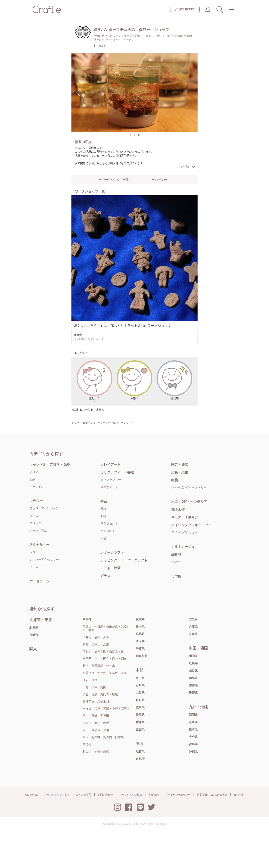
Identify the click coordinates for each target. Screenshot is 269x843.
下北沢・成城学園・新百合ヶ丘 (103, 651)
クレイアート (110, 464)
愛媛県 (193, 692)
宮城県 (33, 635)
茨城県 (140, 619)
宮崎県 (193, 744)
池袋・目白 (90, 680)
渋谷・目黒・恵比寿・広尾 (100, 694)
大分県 (193, 736)
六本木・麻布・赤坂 (96, 723)
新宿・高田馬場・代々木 (99, 665)
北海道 (33, 627)
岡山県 (193, 656)
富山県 (140, 678)
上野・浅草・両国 (94, 687)
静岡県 (140, 714)
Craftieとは (31, 794)
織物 (174, 480)
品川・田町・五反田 (96, 715)
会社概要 (239, 794)
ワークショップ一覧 (115, 179)
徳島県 (193, 678)
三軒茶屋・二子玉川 (96, 701)
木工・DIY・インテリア (189, 501)
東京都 (87, 619)
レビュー (161, 179)
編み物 (176, 554)
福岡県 (193, 714)
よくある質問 (83, 794)
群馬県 (140, 634)
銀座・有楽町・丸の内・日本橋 (103, 737)
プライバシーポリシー (177, 794)
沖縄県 (193, 751)
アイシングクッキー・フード (193, 525)
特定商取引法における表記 (212, 794)
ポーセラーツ (39, 581)
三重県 (140, 729)
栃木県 (140, 626)
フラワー (36, 501)
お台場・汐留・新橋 (96, 751)
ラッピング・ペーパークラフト (124, 560)
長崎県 (193, 722)
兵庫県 (193, 626)
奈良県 (193, 634)
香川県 (193, 685)
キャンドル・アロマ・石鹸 (49, 464)
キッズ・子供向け (184, 517)
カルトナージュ (183, 546)
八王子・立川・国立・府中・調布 (105, 658)
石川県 (140, 685)
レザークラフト (112, 552)
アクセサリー (39, 544)
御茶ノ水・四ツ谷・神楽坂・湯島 (105, 673)
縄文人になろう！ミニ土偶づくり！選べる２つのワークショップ (122, 325)
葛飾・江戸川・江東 (96, 644)
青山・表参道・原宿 (96, 730)
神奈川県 (142, 656)
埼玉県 (140, 641)
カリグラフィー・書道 (117, 472)
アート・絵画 (110, 568)
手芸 (103, 501)
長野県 (140, 700)
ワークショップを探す (57, 794)
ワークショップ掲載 (130, 794)
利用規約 (154, 794)
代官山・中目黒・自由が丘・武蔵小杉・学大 (106, 628)
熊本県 (193, 729)
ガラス (105, 576)
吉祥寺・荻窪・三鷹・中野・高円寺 (106, 708)
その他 (176, 576)
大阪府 (193, 619)
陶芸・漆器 (179, 464)
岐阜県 (140, 707)
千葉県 (140, 648)
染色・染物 (179, 472)
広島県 (193, 663)
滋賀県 (140, 751)
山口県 (193, 670)
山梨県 (140, 692)
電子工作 (178, 509)
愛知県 (140, 722)
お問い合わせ (105, 794)
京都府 (140, 758)
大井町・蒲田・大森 (96, 637)
